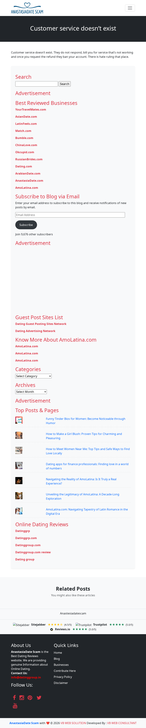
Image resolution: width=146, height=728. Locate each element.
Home (58, 653)
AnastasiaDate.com (29, 181)
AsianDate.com (26, 117)
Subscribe (26, 225)
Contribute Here (65, 671)
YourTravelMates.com (30, 109)
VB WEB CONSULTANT (122, 723)
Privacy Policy (63, 677)
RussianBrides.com (29, 159)
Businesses (61, 665)
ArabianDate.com (27, 173)
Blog (57, 659)
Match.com (23, 131)
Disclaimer (61, 683)
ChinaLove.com (26, 145)
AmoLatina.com (26, 188)
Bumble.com (24, 138)
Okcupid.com (24, 152)
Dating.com (23, 166)
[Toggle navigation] (130, 8)
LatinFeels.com (26, 124)
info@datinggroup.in (26, 677)
